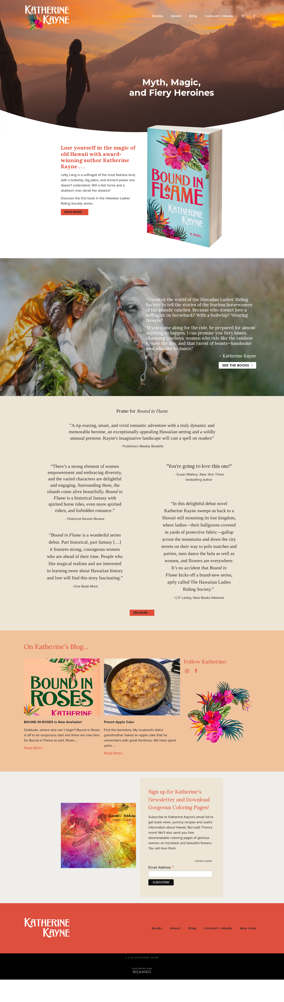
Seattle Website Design (142, 968)
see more (140, 612)
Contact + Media (219, 16)
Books (158, 16)
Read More (32, 747)
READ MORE (73, 212)
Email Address (161, 867)
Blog (193, 16)
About (176, 16)
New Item (248, 928)
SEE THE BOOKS (235, 365)
